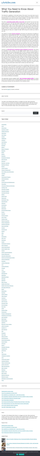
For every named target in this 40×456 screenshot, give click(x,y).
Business (3, 161)
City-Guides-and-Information (8, 171)
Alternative (4, 133)
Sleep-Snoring (5, 336)
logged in (9, 89)
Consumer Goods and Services (8, 185)
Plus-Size (4, 306)
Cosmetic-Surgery (5, 189)
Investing (3, 261)
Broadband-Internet (6, 157)
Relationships (4, 320)
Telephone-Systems (6, 355)
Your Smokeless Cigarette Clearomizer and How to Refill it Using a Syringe (17, 396)
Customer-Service (5, 192)
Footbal (3, 227)
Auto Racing (4, 142)
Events (3, 212)
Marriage (3, 278)
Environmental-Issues (6, 210)
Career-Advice (5, 168)
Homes (3, 250)
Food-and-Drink (5, 226)
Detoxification (4, 201)
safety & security (5, 326)
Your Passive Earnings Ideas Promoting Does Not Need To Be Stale (16, 401)
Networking (4, 291)
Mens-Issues (4, 282)
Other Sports (4, 296)
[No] (38, 453)
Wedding (3, 369)
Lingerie (3, 268)
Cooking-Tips (4, 187)
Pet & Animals (4, 305)
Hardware (4, 240)
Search (3, 111)
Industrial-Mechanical (6, 256)
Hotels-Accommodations (7, 252)
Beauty (3, 147)
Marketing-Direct (5, 277)
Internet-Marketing (5, 259)
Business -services (5, 163)
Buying (3, 166)
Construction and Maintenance (8, 182)
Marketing (4, 275)
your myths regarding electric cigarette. (10, 405)
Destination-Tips (5, 199)
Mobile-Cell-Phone (5, 284)
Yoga (3, 380)
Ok (17, 454)
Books (3, 152)
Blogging (3, 150)
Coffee (3, 175)
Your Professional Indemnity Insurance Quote (11, 398)
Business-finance (5, 164)
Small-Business (5, 338)
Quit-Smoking (4, 317)
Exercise (3, 213)
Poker (3, 308)
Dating (3, 194)
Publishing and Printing (6, 315)
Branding (3, 156)
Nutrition (3, 292)
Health (3, 242)
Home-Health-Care (6, 249)
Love (3, 270)
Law (2, 264)
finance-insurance (5, 220)
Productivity (4, 312)
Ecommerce (4, 205)
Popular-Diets (4, 310)
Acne (3, 126)
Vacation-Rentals (5, 361)
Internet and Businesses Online (8, 257)
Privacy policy (21, 454)
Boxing (3, 154)
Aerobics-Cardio (5, 129)
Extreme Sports (5, 215)
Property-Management (6, 313)
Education (4, 206)
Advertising (4, 128)
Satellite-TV (4, 327)
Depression (4, 198)
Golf (2, 235)
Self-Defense (4, 329)
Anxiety (3, 136)
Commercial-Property (6, 177)
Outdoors (3, 298)
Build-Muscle (4, 159)
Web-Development (5, 366)
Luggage (3, 271)
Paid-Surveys (4, 301)
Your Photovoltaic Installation (8, 400)
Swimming (4, 350)
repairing (3, 322)
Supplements (4, 348)
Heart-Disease (5, 245)
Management (4, 273)
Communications (5, 178)
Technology (4, 354)
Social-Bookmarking (6, 340)
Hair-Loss (4, 238)
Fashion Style (4, 219)
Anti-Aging (4, 135)
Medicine (3, 280)
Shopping (3, 333)
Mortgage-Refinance (6, 287)
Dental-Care (4, 196)
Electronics (4, 208)
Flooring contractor (5, 224)
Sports (3, 345)
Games (3, 231)
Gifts (3, 233)
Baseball (3, 145)
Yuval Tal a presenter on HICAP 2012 (9, 393)
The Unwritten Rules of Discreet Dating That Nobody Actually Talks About (21, 447)
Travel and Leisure (5, 359)
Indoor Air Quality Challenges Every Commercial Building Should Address (21, 439)
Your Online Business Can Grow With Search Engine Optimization (15, 403)
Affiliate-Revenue (5, 131)
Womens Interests (5, 375)
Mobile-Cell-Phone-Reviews (7, 285)
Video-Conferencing (6, 362)
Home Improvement (6, 247)
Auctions (3, 140)
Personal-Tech (5, 303)
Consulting (4, 184)
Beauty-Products (5, 149)
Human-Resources (5, 254)
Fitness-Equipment (5, 222)
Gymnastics (4, 236)
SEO (2, 331)
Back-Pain (4, 143)
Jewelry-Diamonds (5, 263)
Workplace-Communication (7, 378)
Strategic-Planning (5, 347)
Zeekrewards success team (7, 391)
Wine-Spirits (4, 373)
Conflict (3, 180)
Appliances (4, 138)
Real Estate (4, 319)
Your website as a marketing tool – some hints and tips (13, 394)
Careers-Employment (6, 170)
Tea (2, 352)
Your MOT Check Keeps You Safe (8, 407)
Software (3, 343)
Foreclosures (4, 229)
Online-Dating (4, 294)
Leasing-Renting (5, 266)
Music (3, 289)
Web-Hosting (4, 368)
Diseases (3, 203)
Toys (3, 357)
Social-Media (4, 341)
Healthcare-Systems (6, 243)
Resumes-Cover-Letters (7, 324)
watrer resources (5, 364)
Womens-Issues (5, 376)
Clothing (3, 173)
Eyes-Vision (4, 217)
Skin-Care (4, 334)
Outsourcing (4, 299)
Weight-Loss (4, 371)
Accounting (4, 124)
